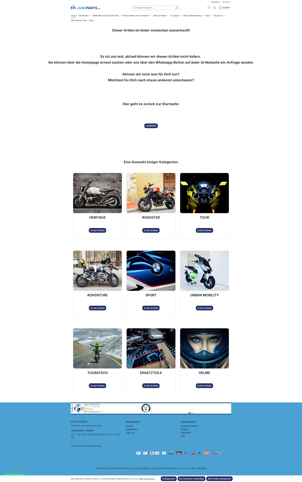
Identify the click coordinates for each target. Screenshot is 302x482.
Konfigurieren (168, 479)
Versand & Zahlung (189, 426)
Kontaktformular (93, 446)
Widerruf (185, 429)
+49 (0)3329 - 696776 (82, 430)
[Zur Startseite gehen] (85, 7)
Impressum (186, 432)
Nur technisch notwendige (191, 479)
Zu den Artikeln (97, 230)
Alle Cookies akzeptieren (219, 479)
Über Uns (130, 432)
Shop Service (133, 421)
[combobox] (153, 7)
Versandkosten (143, 468)
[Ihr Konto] (214, 7)
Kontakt (129, 426)
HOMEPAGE (151, 126)
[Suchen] (176, 7)
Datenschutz (131, 429)
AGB (183, 436)
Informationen (188, 421)
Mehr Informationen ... (147, 479)
